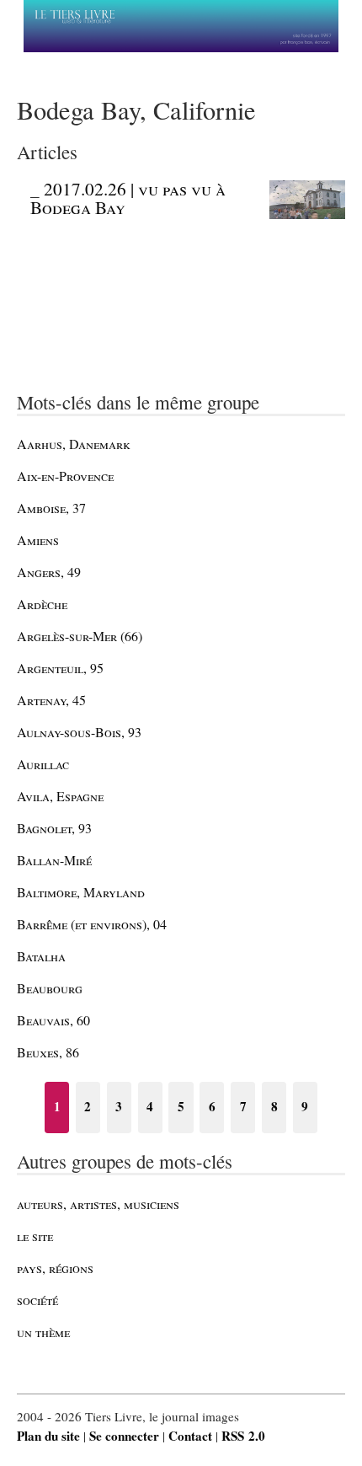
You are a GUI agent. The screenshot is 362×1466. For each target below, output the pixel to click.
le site (35, 1235)
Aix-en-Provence (65, 475)
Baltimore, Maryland (81, 892)
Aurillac (43, 764)
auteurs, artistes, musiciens (98, 1203)
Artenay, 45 (51, 700)
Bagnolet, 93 (54, 828)
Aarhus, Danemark (73, 443)
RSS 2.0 (243, 1435)
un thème (43, 1331)
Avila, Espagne (60, 796)
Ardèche (42, 604)
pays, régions (55, 1267)
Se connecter (124, 1435)
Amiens (38, 539)
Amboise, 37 (51, 507)
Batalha (41, 956)
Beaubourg (50, 988)
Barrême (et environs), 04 (92, 924)
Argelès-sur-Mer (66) (79, 636)
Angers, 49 (49, 572)
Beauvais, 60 (53, 1020)
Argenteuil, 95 (60, 668)
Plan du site (48, 1435)
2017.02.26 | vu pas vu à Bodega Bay (128, 197)
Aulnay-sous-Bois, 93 (79, 732)
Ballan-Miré (54, 860)
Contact (190, 1435)
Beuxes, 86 (48, 1052)
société (37, 1299)
